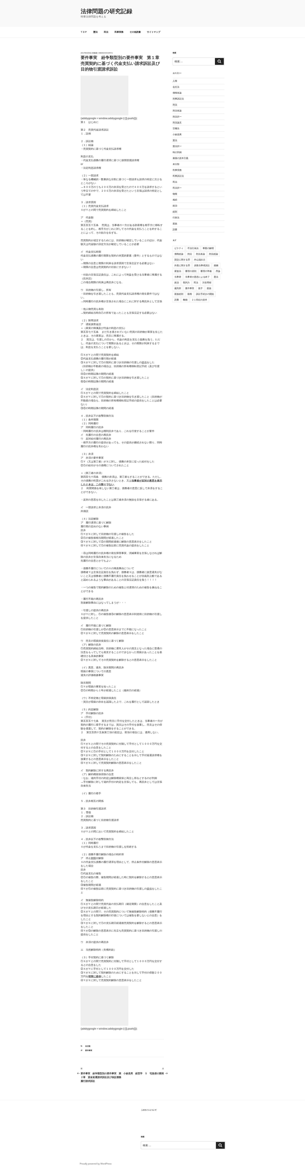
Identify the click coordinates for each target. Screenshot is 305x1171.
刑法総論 (213, 254)
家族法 (177, 271)
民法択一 (177, 188)
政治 (176, 282)
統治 (175, 205)
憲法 (95, 32)
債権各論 (177, 93)
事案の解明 (208, 248)
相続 (175, 199)
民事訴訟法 (178, 176)
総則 (175, 211)
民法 (106, 32)
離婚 (185, 299)
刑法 (175, 104)
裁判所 (177, 288)
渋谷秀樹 (206, 282)
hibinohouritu (105, 53)
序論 (218, 271)
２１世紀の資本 (199, 299)
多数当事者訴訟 (202, 265)
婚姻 (216, 265)
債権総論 (178, 254)
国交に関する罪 (182, 259)
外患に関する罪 (182, 265)
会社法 (176, 87)
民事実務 (119, 32)
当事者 (177, 277)
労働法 (176, 128)
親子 (200, 288)
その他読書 (135, 32)
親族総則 (178, 294)
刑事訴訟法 (178, 98)
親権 (189, 294)
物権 (175, 194)
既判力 (186, 282)
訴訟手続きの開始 (205, 294)
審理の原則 (190, 271)
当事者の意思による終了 (197, 277)
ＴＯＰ (83, 32)
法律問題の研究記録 (106, 11)
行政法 (176, 217)
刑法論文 (177, 122)
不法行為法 (193, 248)
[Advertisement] (104, 95)
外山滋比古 (199, 259)
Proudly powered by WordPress (96, 1163)
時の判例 (177, 152)
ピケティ (178, 248)
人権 (175, 81)
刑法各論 (177, 110)
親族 (175, 223)
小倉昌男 (177, 134)
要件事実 (88, 1050)
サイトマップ (153, 32)
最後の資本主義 (180, 158)
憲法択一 (177, 146)
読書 (175, 229)
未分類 (87, 1046)
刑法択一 (177, 116)
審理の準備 (206, 271)
